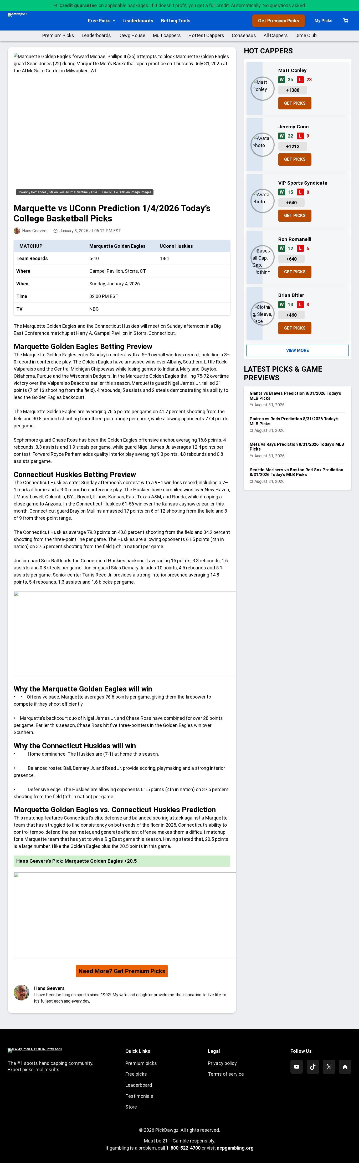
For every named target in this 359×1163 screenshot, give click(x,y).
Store (131, 1107)
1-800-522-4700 (183, 1148)
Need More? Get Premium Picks (122, 971)
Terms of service (226, 1074)
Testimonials (139, 1096)
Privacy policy (222, 1063)
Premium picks (141, 1063)
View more (297, 350)
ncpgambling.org (235, 1148)
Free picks (136, 1074)
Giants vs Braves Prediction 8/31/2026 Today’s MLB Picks (295, 396)
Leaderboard (138, 1085)
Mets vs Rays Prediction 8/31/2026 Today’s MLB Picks (297, 447)
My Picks (323, 20)
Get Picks (295, 103)
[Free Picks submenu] (114, 20)
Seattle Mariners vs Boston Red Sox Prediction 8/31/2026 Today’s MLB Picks (296, 472)
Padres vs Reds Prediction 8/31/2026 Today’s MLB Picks (294, 421)
